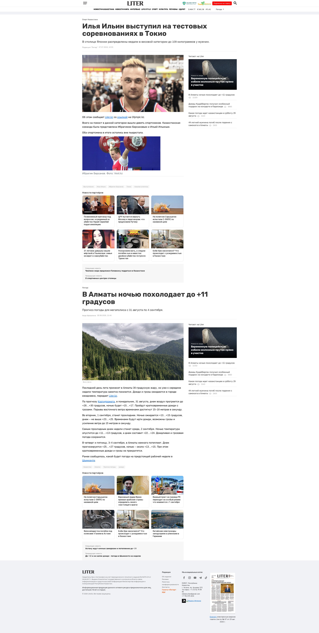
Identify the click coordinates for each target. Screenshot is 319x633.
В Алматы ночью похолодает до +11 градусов (212, 95)
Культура (163, 9)
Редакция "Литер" (90, 47)
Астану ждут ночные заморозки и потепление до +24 (110, 548)
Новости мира (122, 9)
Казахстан (87, 467)
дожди (121, 467)
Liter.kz (109, 117)
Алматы (97, 467)
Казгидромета (106, 401)
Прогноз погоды (110, 467)
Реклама (165, 579)
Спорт (155, 9)
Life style (146, 9)
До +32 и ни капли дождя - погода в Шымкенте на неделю (113, 556)
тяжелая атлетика (141, 187)
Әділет (182, 9)
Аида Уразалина (89, 315)
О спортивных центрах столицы (100, 278)
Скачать (213, 617)
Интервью (135, 9)
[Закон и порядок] (190, 3)
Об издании (166, 577)
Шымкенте (88, 460)
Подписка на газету (222, 3)
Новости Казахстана (104, 9)
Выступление (88, 187)
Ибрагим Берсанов (116, 187)
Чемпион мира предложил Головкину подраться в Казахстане (115, 271)
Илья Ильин (101, 187)
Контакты (165, 587)
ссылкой (122, 117)
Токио (129, 187)
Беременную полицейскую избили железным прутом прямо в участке (212, 81)
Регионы (173, 9)
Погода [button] (219, 9)
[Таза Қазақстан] (205, 3)
